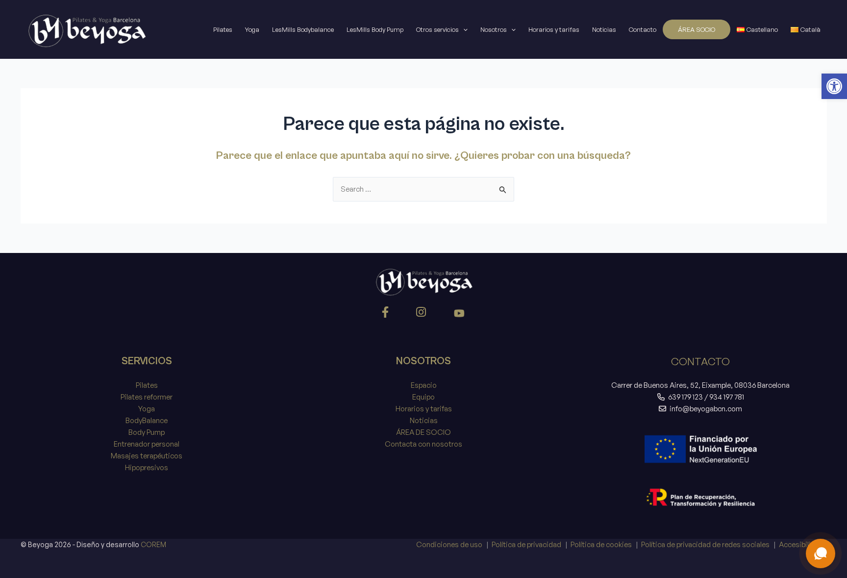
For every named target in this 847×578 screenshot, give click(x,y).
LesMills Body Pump (375, 29)
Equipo (423, 397)
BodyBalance (146, 420)
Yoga (252, 29)
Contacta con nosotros (423, 444)
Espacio (424, 385)
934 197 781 (726, 397)
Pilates (222, 29)
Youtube (459, 314)
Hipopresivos (146, 467)
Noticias (604, 29)
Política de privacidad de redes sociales (705, 544)
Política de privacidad (526, 544)
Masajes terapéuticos (146, 455)
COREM (153, 544)
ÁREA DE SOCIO (423, 432)
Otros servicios (437, 29)
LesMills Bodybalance (303, 29)
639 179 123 (685, 397)
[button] (834, 86)
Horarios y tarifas (553, 29)
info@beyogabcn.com (706, 408)
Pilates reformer (147, 397)
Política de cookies (601, 544)
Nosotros (493, 29)
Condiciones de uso (449, 544)
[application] (463, 29)
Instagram (422, 314)
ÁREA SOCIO (696, 29)
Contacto (642, 29)
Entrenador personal (146, 444)
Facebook (387, 314)
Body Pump (146, 432)
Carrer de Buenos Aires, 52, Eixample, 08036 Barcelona (700, 385)
